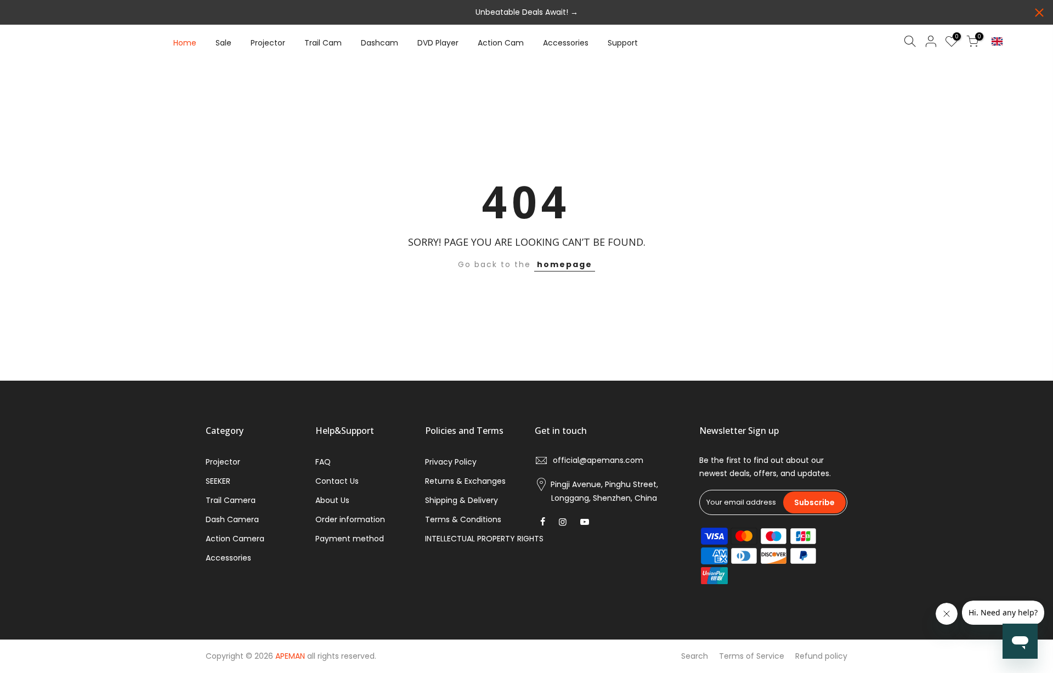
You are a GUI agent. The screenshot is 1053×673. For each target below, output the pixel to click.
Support (623, 42)
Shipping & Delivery (461, 500)
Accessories (565, 42)
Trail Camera (231, 500)
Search (694, 656)
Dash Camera (232, 519)
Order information (350, 519)
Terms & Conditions (463, 519)
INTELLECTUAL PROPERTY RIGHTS (484, 538)
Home (184, 42)
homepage (564, 264)
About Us (332, 500)
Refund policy (821, 656)
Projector (268, 42)
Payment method (349, 538)
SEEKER (218, 481)
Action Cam (501, 42)
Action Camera (235, 538)
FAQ (323, 461)
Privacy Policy (451, 461)
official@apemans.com (598, 460)
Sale (223, 42)
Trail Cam (323, 42)
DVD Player (437, 42)
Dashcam (379, 42)
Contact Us (337, 481)
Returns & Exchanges (465, 481)
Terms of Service (751, 656)
